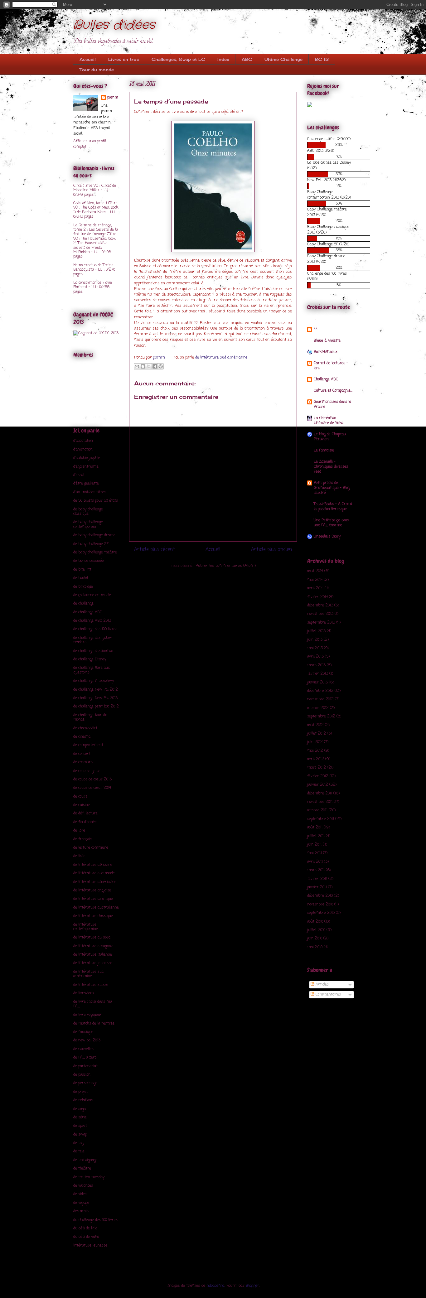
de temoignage (85, 1160)
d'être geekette (86, 483)
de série (80, 1117)
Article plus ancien (271, 549)
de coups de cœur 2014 (92, 788)
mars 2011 (316, 870)
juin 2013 (314, 640)
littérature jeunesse (90, 1245)
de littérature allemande (94, 873)
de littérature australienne (96, 907)
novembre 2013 (320, 614)
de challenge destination (93, 651)
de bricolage (83, 587)
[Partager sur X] (149, 366)
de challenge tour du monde (90, 717)
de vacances (83, 1186)
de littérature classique (93, 916)
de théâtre (82, 1168)
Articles (321, 984)
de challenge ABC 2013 (92, 621)
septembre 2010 (321, 913)
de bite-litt (82, 569)
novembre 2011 (319, 802)
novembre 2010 (320, 904)
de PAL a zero (84, 1057)
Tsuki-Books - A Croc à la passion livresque (333, 506)
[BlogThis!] (143, 366)
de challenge (83, 603)
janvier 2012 (317, 785)
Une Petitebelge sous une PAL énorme (331, 523)
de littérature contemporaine (85, 927)
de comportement (88, 745)
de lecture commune (90, 848)
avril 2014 (315, 588)
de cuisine (81, 805)
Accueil (88, 59)
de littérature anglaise (92, 890)
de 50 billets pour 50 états (95, 501)
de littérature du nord (91, 937)
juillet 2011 (316, 836)
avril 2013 (315, 656)
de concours (83, 762)
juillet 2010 (316, 930)
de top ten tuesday (88, 1177)
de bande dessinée (88, 561)
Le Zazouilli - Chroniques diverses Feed (331, 467)
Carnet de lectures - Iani (331, 365)
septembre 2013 (321, 622)
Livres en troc (123, 59)
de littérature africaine (92, 865)
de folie (79, 830)
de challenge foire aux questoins (91, 670)
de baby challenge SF (90, 544)
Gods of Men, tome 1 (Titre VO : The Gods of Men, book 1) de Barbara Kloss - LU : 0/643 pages (95, 210)
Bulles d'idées (114, 25)
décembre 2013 (320, 605)
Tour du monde (97, 69)
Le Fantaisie (324, 450)
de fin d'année (85, 822)
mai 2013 (315, 648)
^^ (315, 329)
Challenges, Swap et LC (178, 59)
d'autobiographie (86, 458)
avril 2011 (315, 862)
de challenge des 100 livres (95, 629)
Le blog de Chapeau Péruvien (330, 437)
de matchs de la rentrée (93, 1023)
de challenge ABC (87, 612)
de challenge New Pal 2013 (95, 698)
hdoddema (215, 1286)
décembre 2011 (319, 793)
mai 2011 (314, 853)
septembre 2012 (321, 716)
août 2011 (314, 827)
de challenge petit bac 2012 (96, 706)
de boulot (80, 578)
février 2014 (317, 597)
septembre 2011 (320, 819)
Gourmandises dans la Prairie (332, 404)
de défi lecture (85, 813)
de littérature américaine (94, 882)
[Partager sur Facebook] (155, 366)
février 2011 (317, 879)
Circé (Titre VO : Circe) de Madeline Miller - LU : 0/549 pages (94, 190)
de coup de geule (86, 771)
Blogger (252, 1286)
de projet (80, 1092)
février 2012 (317, 776)
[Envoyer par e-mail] (137, 366)
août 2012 (315, 725)
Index (223, 59)
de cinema (81, 737)
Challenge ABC (326, 379)
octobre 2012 (318, 708)
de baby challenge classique (88, 512)
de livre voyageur (87, 1015)
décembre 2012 (320, 691)
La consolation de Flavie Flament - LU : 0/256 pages (92, 287)
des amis (81, 1211)
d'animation (83, 449)
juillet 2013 (316, 631)
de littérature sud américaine (221, 357)
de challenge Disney (89, 659)
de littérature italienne (92, 955)
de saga (79, 1109)
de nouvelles (83, 1049)
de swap (80, 1134)
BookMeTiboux (325, 352)
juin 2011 (314, 844)
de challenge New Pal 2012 (95, 689)
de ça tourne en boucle (92, 595)
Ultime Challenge (283, 59)
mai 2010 (314, 947)
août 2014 (315, 571)
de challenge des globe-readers (92, 640)
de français (82, 839)
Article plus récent (154, 549)
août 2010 (315, 921)
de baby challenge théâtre (95, 552)
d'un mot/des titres (89, 492)
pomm (159, 357)
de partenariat (85, 1066)
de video (79, 1194)
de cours (80, 796)
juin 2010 (314, 938)
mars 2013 (316, 665)
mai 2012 (315, 751)
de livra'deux (83, 993)
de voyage (81, 1203)
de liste (79, 856)
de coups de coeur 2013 (92, 779)
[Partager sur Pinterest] (160, 366)
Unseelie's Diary (327, 536)
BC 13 (322, 59)
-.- (315, 318)
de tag (78, 1143)
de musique (83, 1032)
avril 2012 (315, 759)
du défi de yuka (86, 1237)
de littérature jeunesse (92, 963)
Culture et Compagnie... (333, 390)
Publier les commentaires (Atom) (226, 566)
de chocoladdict (85, 728)
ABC (247, 59)
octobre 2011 (317, 810)
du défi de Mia (85, 1228)
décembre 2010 (320, 896)
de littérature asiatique (93, 899)
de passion (81, 1075)
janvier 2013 (317, 682)
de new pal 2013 (86, 1040)
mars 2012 (316, 767)
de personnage (85, 1083)
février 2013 (317, 674)
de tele (79, 1151)
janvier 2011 (317, 887)
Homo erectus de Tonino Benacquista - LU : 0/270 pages (94, 270)
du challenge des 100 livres (95, 1220)
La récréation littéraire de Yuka (328, 420)
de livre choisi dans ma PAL (92, 1004)
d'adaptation (83, 441)
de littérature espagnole (93, 946)
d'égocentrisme (86, 467)
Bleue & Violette (327, 341)
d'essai (78, 475)
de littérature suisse (90, 985)
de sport (80, 1126)
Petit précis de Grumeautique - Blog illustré (332, 488)
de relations (83, 1100)
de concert (81, 754)
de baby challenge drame (94, 535)
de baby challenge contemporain (88, 524)
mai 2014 (314, 580)
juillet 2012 (316, 733)
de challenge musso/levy (93, 681)
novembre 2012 (320, 699)
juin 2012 (315, 742)
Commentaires (327, 994)
